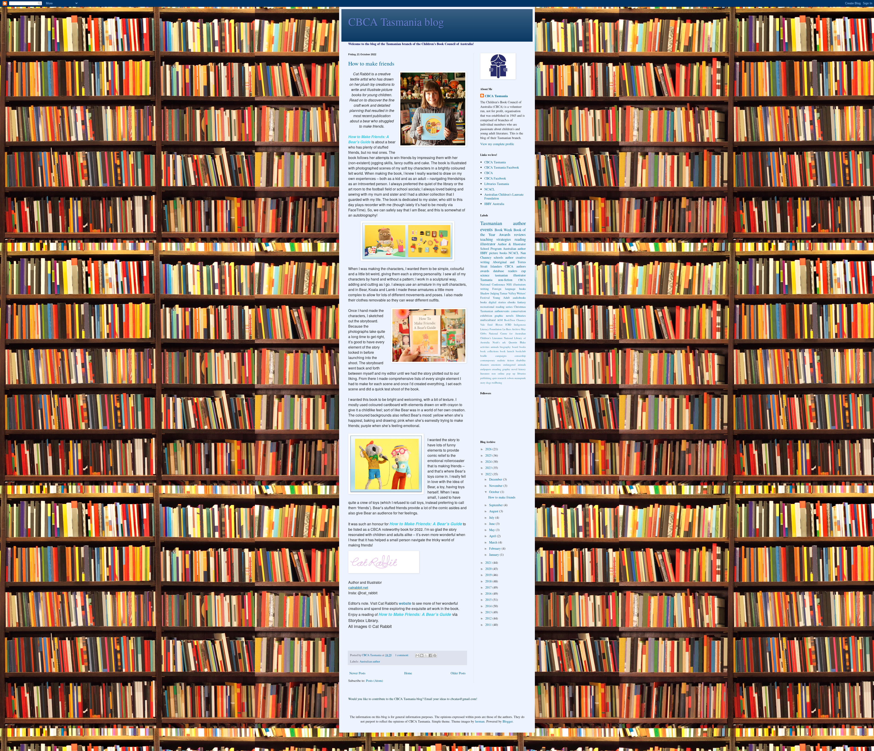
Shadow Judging (489, 293)
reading (520, 239)
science (484, 275)
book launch (507, 351)
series (509, 307)
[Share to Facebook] (430, 655)
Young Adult (501, 298)
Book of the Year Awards (503, 232)
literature (485, 373)
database (498, 271)
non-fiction (505, 280)
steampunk (520, 378)
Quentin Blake (517, 342)
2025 (489, 455)
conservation (518, 311)
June (492, 523)
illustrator (487, 243)
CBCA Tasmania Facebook (501, 167)
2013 (489, 612)
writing (484, 289)
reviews (520, 234)
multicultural (488, 320)
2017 (489, 587)
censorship (520, 355)
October (494, 492)
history (522, 369)
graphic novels (504, 316)
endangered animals (514, 364)
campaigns (500, 355)
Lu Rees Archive (511, 329)
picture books (498, 253)
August (494, 511)
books (483, 302)
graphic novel (509, 369)
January (494, 554)
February (495, 548)
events (486, 229)
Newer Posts (357, 673)
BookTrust (509, 320)
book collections (489, 351)
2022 (489, 474)
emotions (496, 364)
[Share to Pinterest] (434, 655)
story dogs (485, 382)
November (496, 485)
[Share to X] (426, 655)
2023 (489, 467)
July (492, 517)
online (501, 373)
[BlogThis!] (421, 655)
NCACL (489, 189)
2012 (489, 618)
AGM (500, 320)
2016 (489, 593)
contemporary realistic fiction (497, 360)
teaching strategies (495, 239)
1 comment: (402, 655)
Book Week (503, 229)
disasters (484, 364)
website (405, 603)
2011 (489, 624)
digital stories (497, 302)
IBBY (484, 253)
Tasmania (486, 280)
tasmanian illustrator (510, 275)
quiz (494, 378)
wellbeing (497, 382)
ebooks (512, 302)
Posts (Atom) (374, 680)
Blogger (508, 721)
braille (483, 355)
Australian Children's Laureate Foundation (503, 196)
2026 (489, 449)
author (509, 257)
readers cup (517, 271)
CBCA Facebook (495, 178)
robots (510, 378)
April (493, 536)
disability (521, 360)
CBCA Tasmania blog (396, 21)
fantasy (521, 302)
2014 (489, 606)
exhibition (486, 316)
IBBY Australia (494, 204)
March (493, 542)
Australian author (370, 661)
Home (408, 673)
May (492, 530)
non (494, 373)
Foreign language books (509, 289)
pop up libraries (516, 373)
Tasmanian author (503, 223)
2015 (489, 599)
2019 (489, 575)
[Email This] (417, 655)
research (502, 378)
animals (495, 347)
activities (484, 347)
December (496, 479)
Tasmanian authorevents (494, 311)
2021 (489, 562)
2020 (489, 568)
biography (505, 347)
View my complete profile (497, 144)
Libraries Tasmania (496, 184)
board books (519, 347)
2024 (489, 461)
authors (521, 266)
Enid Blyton (495, 324)
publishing (485, 378)
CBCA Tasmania (496, 96)
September (496, 505)
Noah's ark (499, 342)
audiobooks (519, 298)
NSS (509, 284)
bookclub (521, 351)
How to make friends (371, 63)
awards (484, 271)
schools (498, 257)
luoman (480, 721)
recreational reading (492, 307)
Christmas (520, 307)
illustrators (519, 284)
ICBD (508, 324)
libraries (521, 316)
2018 (489, 581)
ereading (496, 369)
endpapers (485, 369)
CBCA (488, 173)
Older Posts (458, 673)
